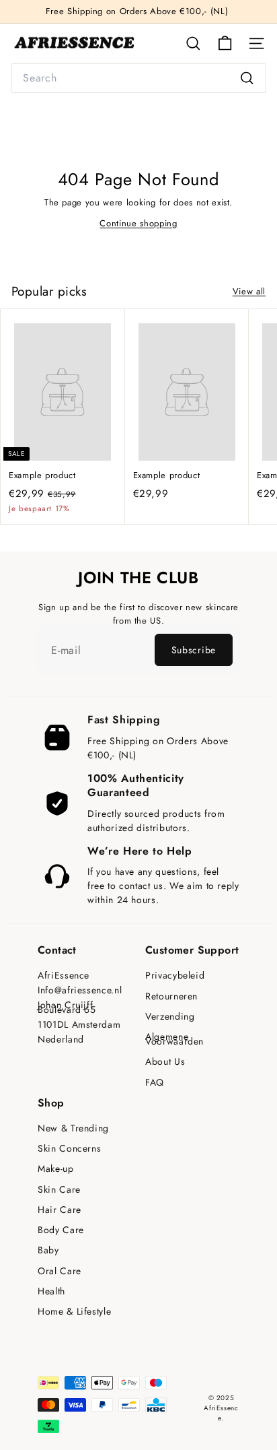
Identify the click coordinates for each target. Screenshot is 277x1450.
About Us (165, 1061)
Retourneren (171, 996)
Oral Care (59, 1271)
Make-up (56, 1168)
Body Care (61, 1230)
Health (51, 1291)
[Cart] (225, 43)
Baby (48, 1250)
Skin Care (59, 1189)
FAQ (154, 1082)
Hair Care (59, 1210)
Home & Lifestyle (74, 1311)
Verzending (170, 1016)
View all (249, 291)
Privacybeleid (174, 975)
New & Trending (73, 1128)
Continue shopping (138, 223)
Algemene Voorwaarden (174, 1039)
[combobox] (138, 78)
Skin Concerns (69, 1148)
